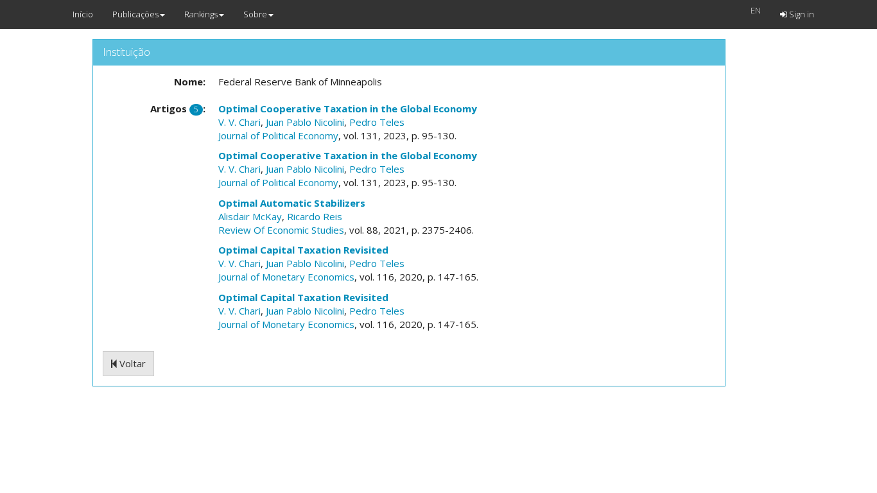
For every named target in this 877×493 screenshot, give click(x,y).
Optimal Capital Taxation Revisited (303, 249)
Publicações (135, 14)
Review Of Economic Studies (281, 229)
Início (83, 14)
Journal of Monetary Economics (286, 276)
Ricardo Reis (314, 216)
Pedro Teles (376, 122)
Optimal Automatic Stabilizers (291, 202)
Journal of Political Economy (278, 135)
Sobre (255, 14)
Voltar (131, 363)
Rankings (201, 14)
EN (756, 10)
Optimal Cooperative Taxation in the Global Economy (347, 108)
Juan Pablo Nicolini (305, 122)
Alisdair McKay (250, 216)
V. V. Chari (239, 122)
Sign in (800, 14)
